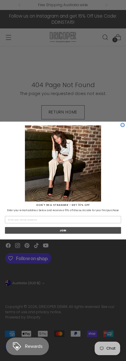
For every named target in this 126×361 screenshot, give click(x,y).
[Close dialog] (123, 125)
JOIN (63, 230)
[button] (63, 163)
